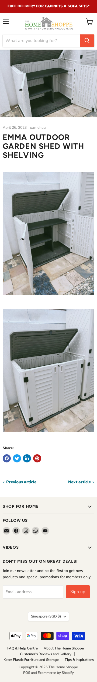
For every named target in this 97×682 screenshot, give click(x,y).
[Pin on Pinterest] (37, 458)
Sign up (77, 592)
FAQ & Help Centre (22, 648)
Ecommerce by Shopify (56, 672)
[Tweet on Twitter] (17, 458)
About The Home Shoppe (64, 648)
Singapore (46, 616)
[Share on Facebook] (7, 458)
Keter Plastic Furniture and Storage (31, 659)
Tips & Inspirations (79, 659)
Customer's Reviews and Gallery (45, 654)
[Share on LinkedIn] (27, 458)
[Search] (87, 40)
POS (26, 672)
